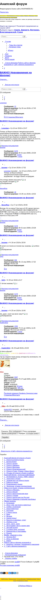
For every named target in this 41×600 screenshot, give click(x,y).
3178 (16, 151)
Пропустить (4, 12)
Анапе (17, 30)
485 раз (20, 388)
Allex (2, 372)
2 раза (20, 331)
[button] (4, 96)
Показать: (5, 431)
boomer (2, 147)
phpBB (17, 562)
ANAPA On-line (4, 578)
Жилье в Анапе (12, 578)
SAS (1, 256)
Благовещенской (8, 32)
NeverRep (3, 188)
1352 (16, 326)
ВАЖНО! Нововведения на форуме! (17, 121)
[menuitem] (15, 45)
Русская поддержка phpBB (10, 565)
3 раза (19, 155)
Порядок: (22, 433)
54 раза (19, 386)
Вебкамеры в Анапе (31, 578)
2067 (16, 377)
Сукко (20, 32)
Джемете (25, 30)
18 (15, 192)
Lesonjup (3, 103)
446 (15, 260)
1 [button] (4, 98)
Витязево (34, 30)
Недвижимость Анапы (22, 580)
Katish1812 (4, 323)
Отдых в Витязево (21, 578)
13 (15, 106)
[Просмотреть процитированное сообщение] (18, 171)
